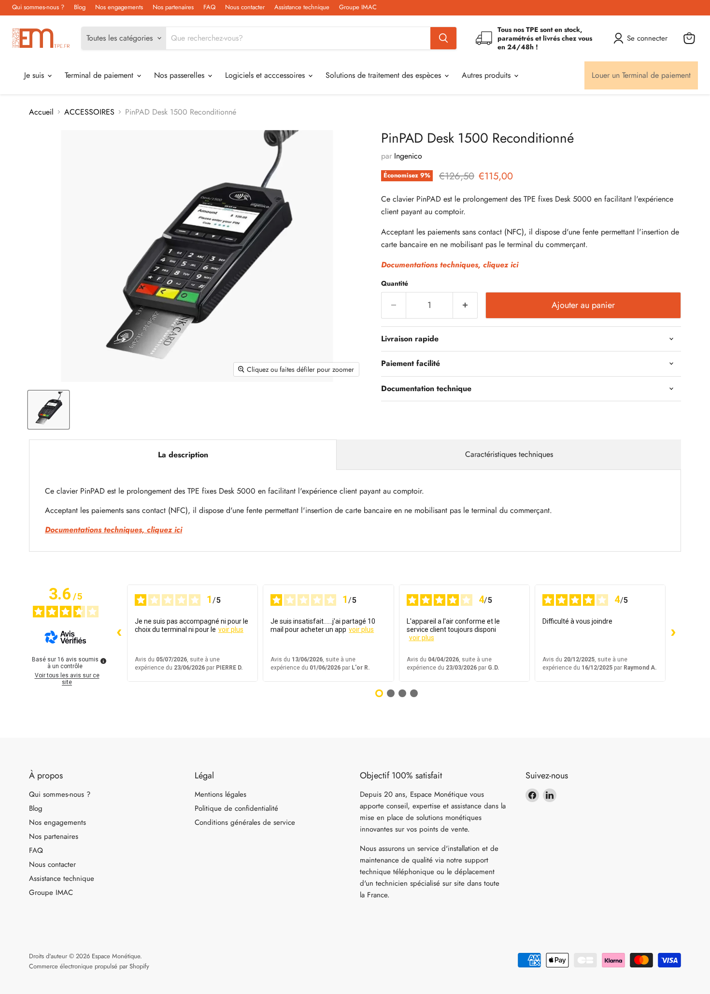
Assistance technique (301, 7)
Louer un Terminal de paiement (641, 75)
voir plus (230, 629)
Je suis (35, 75)
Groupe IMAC (358, 7)
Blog (79, 7)
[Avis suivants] (673, 633)
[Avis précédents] (119, 633)
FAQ (209, 7)
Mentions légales (220, 794)
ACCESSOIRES (89, 112)
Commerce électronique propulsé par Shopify (89, 966)
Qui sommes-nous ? (38, 7)
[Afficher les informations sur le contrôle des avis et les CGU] (103, 661)
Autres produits (487, 75)
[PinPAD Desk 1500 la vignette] (48, 410)
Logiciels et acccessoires (266, 75)
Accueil (41, 112)
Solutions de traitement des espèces (384, 75)
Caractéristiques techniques (509, 454)
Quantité (394, 283)
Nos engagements (119, 7)
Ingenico (408, 155)
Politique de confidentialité (236, 808)
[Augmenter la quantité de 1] (465, 305)
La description (183, 454)
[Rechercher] (443, 38)
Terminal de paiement (100, 75)
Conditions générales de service (245, 822)
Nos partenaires (173, 7)
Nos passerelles (180, 75)
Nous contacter (245, 7)
